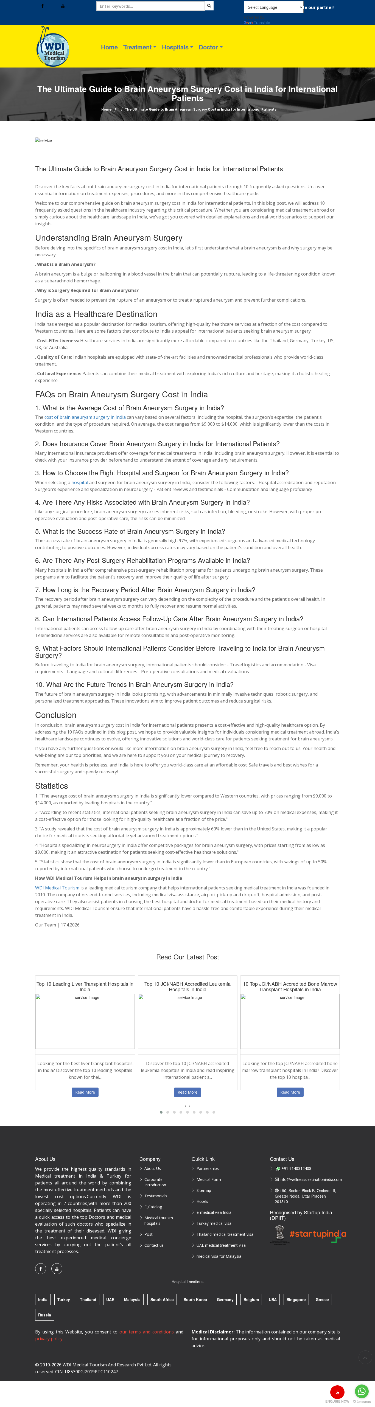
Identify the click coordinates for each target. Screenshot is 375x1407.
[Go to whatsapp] (362, 1391)
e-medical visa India (214, 1212)
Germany (225, 1299)
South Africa (162, 1299)
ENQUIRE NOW (337, 1401)
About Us (152, 1168)
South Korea (195, 1299)
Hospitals (175, 47)
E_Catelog (153, 1206)
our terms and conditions (146, 1332)
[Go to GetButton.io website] (362, 1401)
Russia (44, 1315)
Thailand (88, 1299)
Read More (85, 1092)
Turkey (63, 1299)
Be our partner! (318, 7)
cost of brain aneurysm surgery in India (85, 417)
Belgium (251, 1299)
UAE (110, 1299)
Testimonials (155, 1195)
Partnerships (208, 1168)
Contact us (154, 1245)
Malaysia (132, 1299)
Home (109, 47)
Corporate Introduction (155, 1182)
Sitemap (204, 1190)
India (42, 1299)
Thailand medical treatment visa (225, 1234)
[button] (161, 1112)
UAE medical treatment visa (221, 1245)
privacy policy (49, 1339)
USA (273, 1299)
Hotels (202, 1201)
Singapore (296, 1299)
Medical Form (209, 1179)
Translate (262, 22)
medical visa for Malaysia (219, 1256)
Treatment (137, 47)
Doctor (208, 47)
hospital (79, 482)
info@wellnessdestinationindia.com (309, 1179)
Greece (322, 1299)
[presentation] (185, 1105)
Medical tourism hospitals (158, 1220)
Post (148, 1234)
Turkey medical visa (214, 1223)
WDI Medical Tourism (57, 888)
